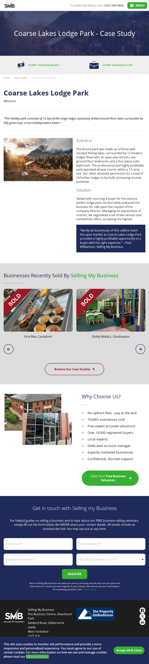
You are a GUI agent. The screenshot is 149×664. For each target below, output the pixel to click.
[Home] (10, 5)
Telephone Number (18, 559)
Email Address (88, 544)
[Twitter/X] (142, 616)
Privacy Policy (89, 589)
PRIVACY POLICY (37, 657)
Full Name (12, 544)
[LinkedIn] (142, 622)
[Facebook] (142, 610)
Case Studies (20, 77)
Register (74, 574)
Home (7, 77)
